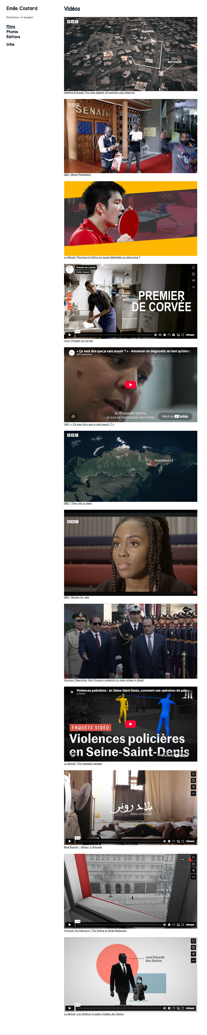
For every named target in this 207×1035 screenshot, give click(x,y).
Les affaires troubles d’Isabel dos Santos (94, 1014)
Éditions (13, 37)
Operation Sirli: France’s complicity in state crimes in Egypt (104, 680)
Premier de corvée (78, 340)
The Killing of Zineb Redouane (95, 930)
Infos (10, 44)
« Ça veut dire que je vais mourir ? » (89, 424)
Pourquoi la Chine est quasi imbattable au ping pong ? (102, 257)
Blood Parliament (78, 174)
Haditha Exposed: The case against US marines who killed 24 (99, 92)
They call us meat (78, 503)
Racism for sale (76, 597)
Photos (12, 32)
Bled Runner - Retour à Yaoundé (83, 847)
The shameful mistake (83, 763)
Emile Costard (22, 8)
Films (10, 26)
